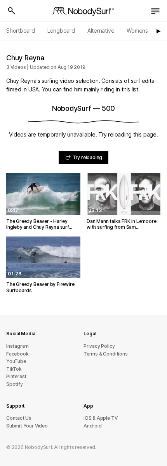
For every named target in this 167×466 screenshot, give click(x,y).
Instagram (17, 346)
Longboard (61, 30)
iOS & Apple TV (100, 418)
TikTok (14, 369)
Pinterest (16, 376)
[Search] (11, 10)
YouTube (16, 361)
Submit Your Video (27, 426)
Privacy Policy (99, 346)
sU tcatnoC (18, 418)
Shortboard (20, 30)
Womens (137, 30)
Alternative (101, 30)
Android (93, 426)
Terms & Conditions (106, 354)
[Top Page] (83, 10)
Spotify (14, 384)
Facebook (17, 354)
